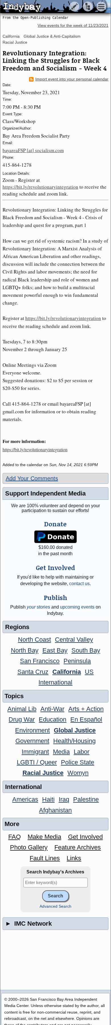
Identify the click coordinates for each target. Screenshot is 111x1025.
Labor (81, 751)
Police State (77, 762)
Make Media (44, 836)
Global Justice (75, 730)
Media (61, 751)
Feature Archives (77, 847)
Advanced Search (55, 906)
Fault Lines (45, 858)
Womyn (78, 772)
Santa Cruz (32, 671)
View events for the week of (73, 25)
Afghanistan (55, 810)
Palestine (86, 799)
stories (38, 607)
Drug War (22, 719)
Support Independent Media (45, 493)
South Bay (85, 650)
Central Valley (74, 639)
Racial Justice (15, 42)
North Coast (34, 639)
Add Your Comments (32, 478)
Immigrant (35, 751)
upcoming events (77, 607)
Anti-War (52, 708)
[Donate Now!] (55, 536)
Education (52, 719)
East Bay (54, 650)
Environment (32, 730)
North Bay (24, 650)
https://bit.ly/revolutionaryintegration (40, 187)
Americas (25, 799)
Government (32, 740)
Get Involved (85, 836)
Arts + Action (86, 708)
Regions (17, 627)
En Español (86, 719)
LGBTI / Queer (37, 762)
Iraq (64, 799)
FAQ (14, 836)
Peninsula (77, 660)
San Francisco (39, 660)
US (89, 671)
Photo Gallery (29, 847)
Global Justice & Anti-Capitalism (52, 36)
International (55, 682)
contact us (79, 583)
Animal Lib (21, 708)
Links (74, 858)
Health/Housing (74, 740)
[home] (53, 7)
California (11, 36)
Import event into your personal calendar (71, 79)
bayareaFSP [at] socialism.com (33, 150)
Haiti (48, 799)
